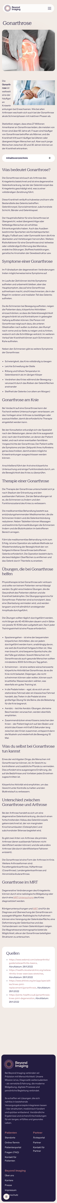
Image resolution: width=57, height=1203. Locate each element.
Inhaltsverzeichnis (17, 158)
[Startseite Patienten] (24, 8)
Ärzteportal (39, 1137)
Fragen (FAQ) (12, 1152)
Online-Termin (12, 1142)
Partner (37, 1142)
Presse (8, 1185)
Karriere (9, 1180)
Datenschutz (11, 1195)
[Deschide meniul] (48, 8)
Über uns (9, 1175)
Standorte (10, 1137)
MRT (35, 908)
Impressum (10, 1190)
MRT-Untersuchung (23, 897)
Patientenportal (13, 1147)
